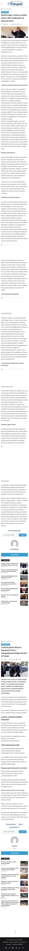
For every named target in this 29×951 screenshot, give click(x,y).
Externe (24, 942)
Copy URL (23, 535)
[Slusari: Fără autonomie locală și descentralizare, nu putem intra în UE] (24, 584)
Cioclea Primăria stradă (14, 530)
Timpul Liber (15, 944)
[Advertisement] (14, 622)
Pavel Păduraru (5, 24)
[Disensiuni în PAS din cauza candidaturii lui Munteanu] (24, 596)
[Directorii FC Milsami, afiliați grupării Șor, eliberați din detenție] (24, 590)
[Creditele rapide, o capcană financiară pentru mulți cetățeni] (24, 603)
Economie (8, 944)
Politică (11, 942)
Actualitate (8, 9)
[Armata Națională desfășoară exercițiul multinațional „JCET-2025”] (24, 578)
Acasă (3, 9)
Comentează (14, 555)
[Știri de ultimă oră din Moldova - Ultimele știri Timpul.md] (14, 3)
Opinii (15, 942)
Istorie (19, 942)
